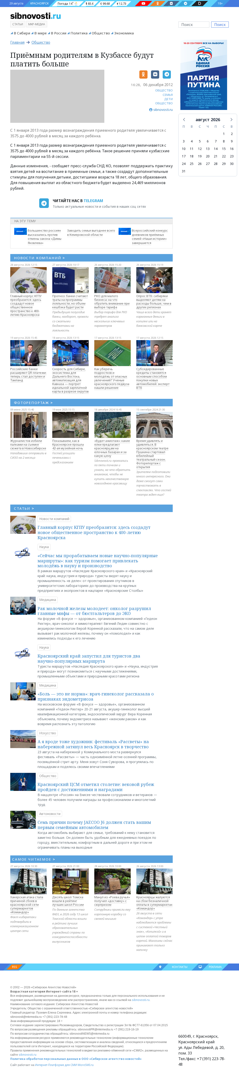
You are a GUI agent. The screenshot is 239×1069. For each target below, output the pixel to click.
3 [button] (184, 141)
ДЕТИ (168, 99)
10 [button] (184, 148)
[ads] (203, 76)
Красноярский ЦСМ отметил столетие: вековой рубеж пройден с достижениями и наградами (96, 787)
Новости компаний (54, 518)
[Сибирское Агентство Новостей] (35, 15)
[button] (184, 119)
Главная (17, 42)
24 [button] (184, 163)
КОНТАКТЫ (179, 967)
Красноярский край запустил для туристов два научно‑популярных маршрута (89, 658)
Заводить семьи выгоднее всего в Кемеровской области (91, 232)
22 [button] (224, 156)
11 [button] (191, 148)
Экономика (124, 33)
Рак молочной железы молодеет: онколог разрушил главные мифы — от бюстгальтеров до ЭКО (94, 611)
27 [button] (208, 163)
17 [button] (184, 156)
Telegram (93, 200)
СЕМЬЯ (168, 95)
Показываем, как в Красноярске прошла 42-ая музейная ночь (68, 444)
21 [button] (216, 156)
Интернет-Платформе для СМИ (56, 1065)
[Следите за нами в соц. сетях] (143, 3)
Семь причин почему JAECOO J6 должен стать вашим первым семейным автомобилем (94, 824)
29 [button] (224, 163)
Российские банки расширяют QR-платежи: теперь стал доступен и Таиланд (28, 374)
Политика (79, 33)
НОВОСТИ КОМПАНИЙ (39, 257)
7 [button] (216, 141)
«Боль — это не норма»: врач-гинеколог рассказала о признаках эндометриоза (96, 696)
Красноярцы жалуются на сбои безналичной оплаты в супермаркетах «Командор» (154, 902)
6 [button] (208, 141)
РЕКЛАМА (215, 967)
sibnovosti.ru (141, 1000)
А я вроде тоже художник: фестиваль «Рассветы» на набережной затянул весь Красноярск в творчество (93, 744)
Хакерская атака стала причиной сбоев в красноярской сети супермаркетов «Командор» (26, 904)
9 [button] (232, 141)
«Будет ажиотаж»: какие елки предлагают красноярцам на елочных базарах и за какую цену (112, 448)
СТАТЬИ (24, 508)
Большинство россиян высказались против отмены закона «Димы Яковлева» (44, 236)
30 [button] (232, 163)
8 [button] (224, 141)
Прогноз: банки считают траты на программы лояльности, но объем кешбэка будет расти (70, 301)
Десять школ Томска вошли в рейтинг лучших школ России (68, 901)
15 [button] (224, 148)
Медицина (47, 599)
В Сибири (22, 33)
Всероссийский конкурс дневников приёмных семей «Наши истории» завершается (150, 236)
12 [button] (200, 148)
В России (58, 33)
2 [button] (232, 133)
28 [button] (216, 163)
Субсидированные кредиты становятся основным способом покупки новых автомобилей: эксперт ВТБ (152, 378)
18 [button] (191, 156)
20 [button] (208, 156)
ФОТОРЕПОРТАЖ (33, 402)
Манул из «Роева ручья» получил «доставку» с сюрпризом (112, 901)
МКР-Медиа (36, 24)
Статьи (17, 24)
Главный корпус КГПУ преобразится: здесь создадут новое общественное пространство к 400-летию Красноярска (26, 305)
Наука (44, 547)
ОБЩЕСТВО (164, 90)
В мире (40, 33)
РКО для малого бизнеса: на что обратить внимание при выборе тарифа (112, 301)
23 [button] (232, 156)
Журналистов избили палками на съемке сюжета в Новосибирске (28, 444)
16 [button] (232, 148)
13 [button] (208, 148)
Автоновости (49, 813)
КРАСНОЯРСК (39, 3)
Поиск (220, 24)
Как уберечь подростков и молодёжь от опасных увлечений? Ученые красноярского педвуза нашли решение (111, 378)
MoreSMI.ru (86, 1065)
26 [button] (200, 163)
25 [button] (191, 163)
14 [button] (216, 148)
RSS (14, 967)
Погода (63, 4)
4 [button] (192, 141)
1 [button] (224, 133)
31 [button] (184, 171)
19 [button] (200, 156)
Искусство (47, 733)
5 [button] (200, 141)
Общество (101, 33)
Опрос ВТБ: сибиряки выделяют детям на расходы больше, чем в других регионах (153, 301)
